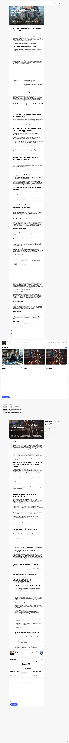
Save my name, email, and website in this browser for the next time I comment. (23, 701)
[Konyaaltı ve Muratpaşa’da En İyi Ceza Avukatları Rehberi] (34, 357)
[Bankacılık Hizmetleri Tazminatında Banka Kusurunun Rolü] (38, 665)
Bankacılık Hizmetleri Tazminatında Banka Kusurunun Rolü (37, 673)
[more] (11, 336)
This (3, 365)
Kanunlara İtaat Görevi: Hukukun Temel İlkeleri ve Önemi (12, 412)
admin (14, 14)
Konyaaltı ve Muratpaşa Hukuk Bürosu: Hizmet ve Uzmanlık (15, 673)
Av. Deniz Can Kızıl (5, 404)
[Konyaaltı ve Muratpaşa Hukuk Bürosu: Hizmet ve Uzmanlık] (15, 665)
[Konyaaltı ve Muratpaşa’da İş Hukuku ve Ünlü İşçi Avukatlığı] (12, 357)
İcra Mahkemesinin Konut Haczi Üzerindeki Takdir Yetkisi (12, 409)
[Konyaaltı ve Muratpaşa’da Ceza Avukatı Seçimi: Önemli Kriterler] (56, 357)
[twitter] (11, 330)
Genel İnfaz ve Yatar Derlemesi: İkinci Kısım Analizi (11, 406)
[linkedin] (11, 333)
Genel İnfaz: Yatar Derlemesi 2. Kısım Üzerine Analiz (11, 403)
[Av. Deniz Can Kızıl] (11, 3)
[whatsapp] (11, 448)
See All (59, 421)
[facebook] (11, 328)
